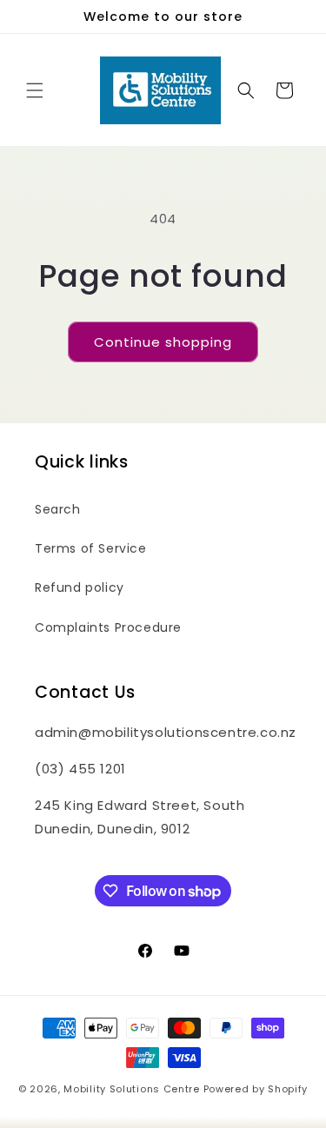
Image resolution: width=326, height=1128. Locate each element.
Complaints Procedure (108, 627)
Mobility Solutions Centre (131, 1089)
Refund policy (79, 587)
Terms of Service (91, 548)
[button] (35, 90)
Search (58, 509)
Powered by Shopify (256, 1089)
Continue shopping (163, 342)
